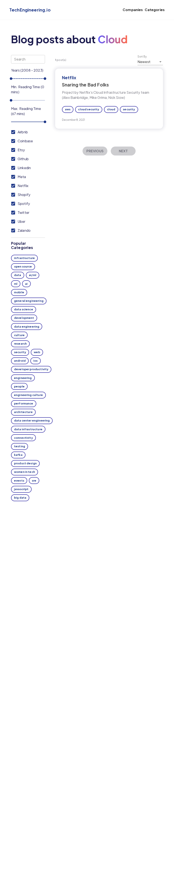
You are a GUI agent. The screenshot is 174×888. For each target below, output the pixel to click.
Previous (95, 151)
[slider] (11, 78)
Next (123, 151)
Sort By (142, 56)
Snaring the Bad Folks (85, 85)
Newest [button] (144, 61)
